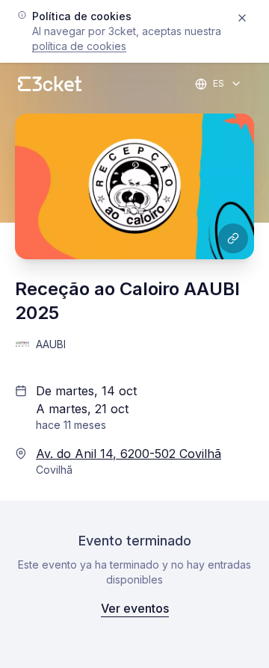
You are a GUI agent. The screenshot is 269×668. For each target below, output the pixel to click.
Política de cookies (79, 46)
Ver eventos (135, 608)
